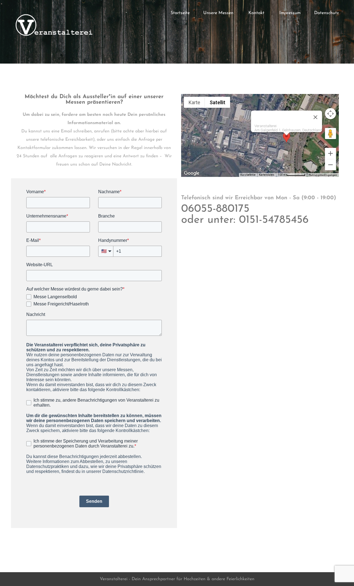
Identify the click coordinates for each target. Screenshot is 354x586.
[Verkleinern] (330, 164)
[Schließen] (315, 117)
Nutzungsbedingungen (323, 175)
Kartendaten (266, 174)
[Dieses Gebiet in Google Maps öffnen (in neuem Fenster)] (192, 173)
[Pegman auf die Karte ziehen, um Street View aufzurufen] (330, 133)
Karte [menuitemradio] (194, 102)
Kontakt (256, 13)
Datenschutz (326, 13)
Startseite (180, 13)
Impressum (290, 13)
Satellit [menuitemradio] (217, 102)
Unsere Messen (218, 13)
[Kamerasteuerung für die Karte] (330, 113)
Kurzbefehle (248, 174)
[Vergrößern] (330, 153)
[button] (286, 140)
